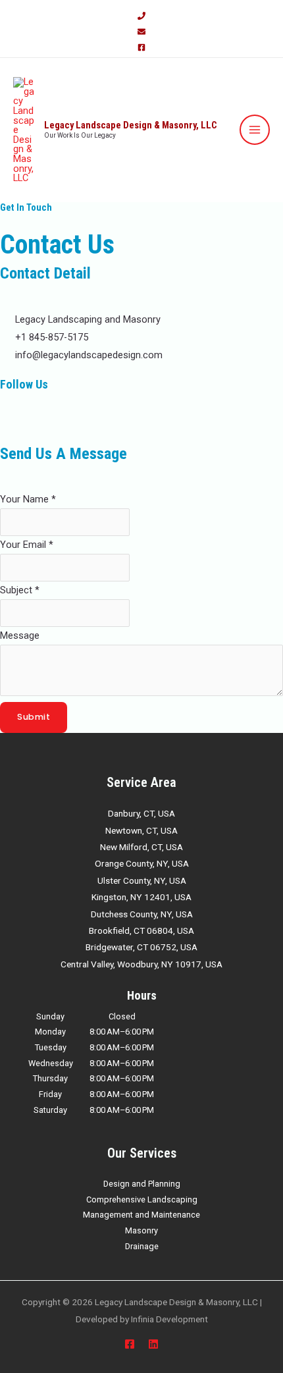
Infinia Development (169, 1319)
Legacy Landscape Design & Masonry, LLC (130, 125)
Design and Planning (141, 1184)
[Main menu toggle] (255, 130)
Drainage (142, 1246)
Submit (33, 716)
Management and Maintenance (141, 1215)
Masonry (141, 1230)
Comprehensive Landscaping (141, 1199)
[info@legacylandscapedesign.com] (141, 32)
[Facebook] (141, 47)
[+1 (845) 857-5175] (141, 16)
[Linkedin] (153, 1344)
